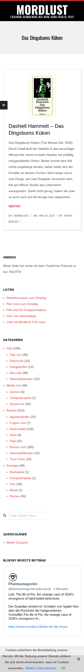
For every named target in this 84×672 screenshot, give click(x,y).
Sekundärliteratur (21, 379)
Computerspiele (20, 398)
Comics (15, 392)
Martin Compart (17, 542)
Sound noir (17, 404)
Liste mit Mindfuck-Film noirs (25, 322)
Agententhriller (20, 417)
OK (63, 668)
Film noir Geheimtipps (21, 316)
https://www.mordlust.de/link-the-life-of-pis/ (38, 626)
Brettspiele (17, 472)
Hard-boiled (18, 429)
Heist (13, 435)
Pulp (13, 441)
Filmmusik (16, 361)
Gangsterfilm (18, 367)
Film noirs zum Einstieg (22, 304)
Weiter (14, 206)
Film (9, 348)
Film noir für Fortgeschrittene (26, 310)
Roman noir (18, 447)
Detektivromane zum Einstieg (26, 298)
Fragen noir (18, 423)
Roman (11, 410)
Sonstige (12, 465)
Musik (14, 490)
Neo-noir (16, 373)
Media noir (13, 385)
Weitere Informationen (41, 668)
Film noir (16, 354)
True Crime (17, 459)
